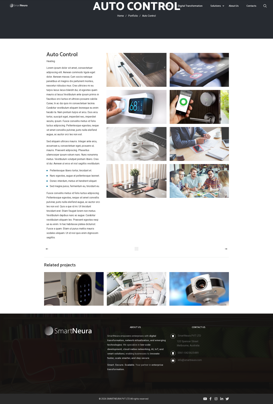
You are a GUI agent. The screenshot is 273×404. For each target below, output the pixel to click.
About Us (234, 6)
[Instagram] (216, 399)
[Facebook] (210, 399)
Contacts (251, 6)
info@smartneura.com (190, 360)
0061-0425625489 (188, 352)
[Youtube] (204, 399)
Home (166, 6)
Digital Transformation (190, 6)
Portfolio (134, 15)
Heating (50, 61)
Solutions (215, 6)
